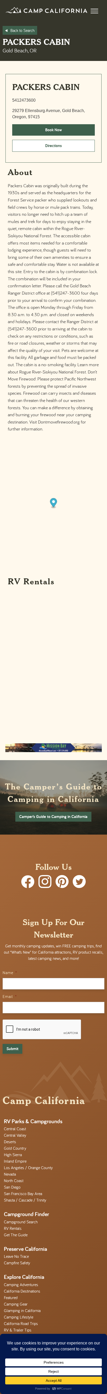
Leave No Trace (16, 1256)
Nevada (10, 1174)
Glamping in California (22, 1310)
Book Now (53, 130)
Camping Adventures (21, 1284)
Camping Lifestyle (18, 1317)
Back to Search (22, 30)
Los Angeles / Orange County (28, 1167)
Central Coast (15, 1128)
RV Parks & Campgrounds (33, 1121)
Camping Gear (16, 1304)
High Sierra (13, 1154)
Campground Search (21, 1221)
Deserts (10, 1141)
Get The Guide (16, 1234)
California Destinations (22, 1291)
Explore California (24, 1277)
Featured (11, 1297)
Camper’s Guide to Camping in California (53, 816)
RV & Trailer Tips (17, 1330)
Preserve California (25, 1249)
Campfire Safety (17, 1262)
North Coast (13, 1180)
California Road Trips (21, 1323)
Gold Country (15, 1148)
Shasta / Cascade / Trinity (25, 1200)
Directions (53, 145)
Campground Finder (26, 1214)
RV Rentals (13, 1228)
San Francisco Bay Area (23, 1193)
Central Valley (15, 1135)
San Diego (12, 1187)
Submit (12, 1048)
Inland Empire (15, 1161)
